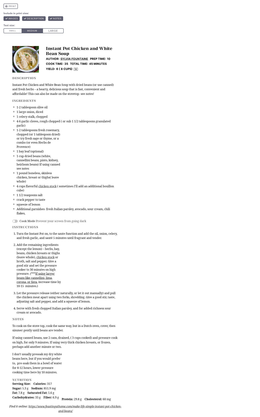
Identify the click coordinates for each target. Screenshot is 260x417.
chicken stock (47, 186)
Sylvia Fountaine (74, 59)
